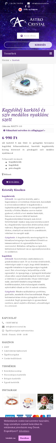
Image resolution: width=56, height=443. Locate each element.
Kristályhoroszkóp (13, 371)
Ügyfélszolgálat (11, 354)
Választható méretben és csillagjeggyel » (25, 130)
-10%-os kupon (30, 9)
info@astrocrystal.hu (40, 3)
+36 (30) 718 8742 (16, 3)
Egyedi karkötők (11, 382)
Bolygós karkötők (12, 378)
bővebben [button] (24, 431)
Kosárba (13, 182)
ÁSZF (6, 347)
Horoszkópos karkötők (15, 374)
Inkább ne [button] (11, 438)
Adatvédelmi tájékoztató (15, 350)
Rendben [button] (24, 438)
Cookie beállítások (12, 358)
